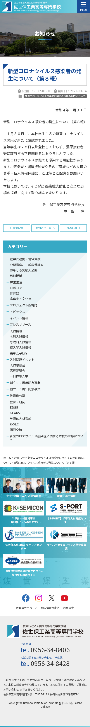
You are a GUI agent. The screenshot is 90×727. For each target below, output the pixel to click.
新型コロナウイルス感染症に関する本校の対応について (46, 438)
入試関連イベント (22, 359)
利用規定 (68, 607)
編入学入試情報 (20, 347)
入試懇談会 (17, 365)
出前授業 (16, 275)
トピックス (17, 311)
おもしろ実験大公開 (23, 270)
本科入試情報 (19, 336)
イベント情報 (19, 318)
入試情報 (16, 331)
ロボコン (16, 288)
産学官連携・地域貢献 (25, 259)
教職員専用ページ (26, 607)
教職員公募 (17, 395)
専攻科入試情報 (20, 342)
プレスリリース (20, 324)
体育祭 (14, 293)
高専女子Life (19, 353)
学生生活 (16, 282)
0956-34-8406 (50, 649)
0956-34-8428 (50, 663)
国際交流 (16, 429)
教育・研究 (17, 402)
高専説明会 (17, 370)
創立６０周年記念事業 (25, 382)
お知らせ (19, 457)
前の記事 (18, 228)
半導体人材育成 (20, 418)
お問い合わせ (11, 689)
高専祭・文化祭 (20, 299)
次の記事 (72, 228)
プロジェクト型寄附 (23, 305)
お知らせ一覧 (43, 228)
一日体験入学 (19, 376)
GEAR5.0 (16, 413)
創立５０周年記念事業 (25, 389)
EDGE (14, 407)
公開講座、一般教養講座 (26, 264)
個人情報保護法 (50, 607)
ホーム (7, 457)
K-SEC (14, 424)
